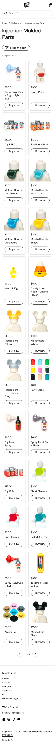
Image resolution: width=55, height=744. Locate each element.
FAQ (4, 694)
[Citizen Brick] (27, 5)
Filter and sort (18, 47)
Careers (6, 682)
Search (5, 678)
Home (4, 23)
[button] (50, 5)
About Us (7, 690)
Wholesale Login (10, 698)
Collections (16, 23)
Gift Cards (7, 686)
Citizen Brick (27, 731)
